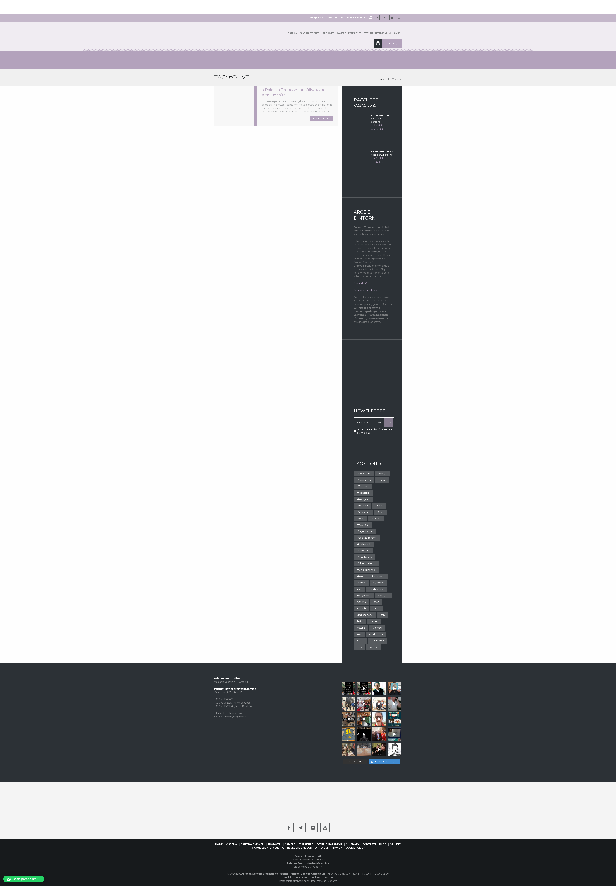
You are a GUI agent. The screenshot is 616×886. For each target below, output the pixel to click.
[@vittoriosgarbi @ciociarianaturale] (379, 734)
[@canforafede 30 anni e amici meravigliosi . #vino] (364, 704)
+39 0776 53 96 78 (356, 17)
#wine (360, 576)
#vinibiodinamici (366, 569)
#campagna (364, 480)
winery (373, 647)
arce (359, 589)
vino (359, 647)
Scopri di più (360, 283)
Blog (382, 844)
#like (380, 512)
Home (382, 79)
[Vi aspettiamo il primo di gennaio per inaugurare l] (364, 689)
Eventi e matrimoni (375, 33)
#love (360, 518)
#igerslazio (363, 492)
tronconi (377, 627)
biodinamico (377, 589)
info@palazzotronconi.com (326, 17)
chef (376, 602)
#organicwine (364, 531)
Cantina (361, 602)
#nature (375, 518)
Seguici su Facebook (365, 290)
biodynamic (363, 595)
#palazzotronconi (367, 537)
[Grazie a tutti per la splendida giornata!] (364, 749)
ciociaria (361, 608)
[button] (23, 879)
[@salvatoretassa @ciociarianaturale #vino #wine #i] (379, 749)
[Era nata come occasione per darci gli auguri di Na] (349, 749)
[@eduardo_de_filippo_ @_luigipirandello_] (364, 734)
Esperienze (354, 33)
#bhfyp (382, 473)
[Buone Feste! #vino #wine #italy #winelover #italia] (379, 704)
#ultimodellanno (366, 563)
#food (382, 480)
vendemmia (376, 634)
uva (359, 634)
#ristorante (363, 550)
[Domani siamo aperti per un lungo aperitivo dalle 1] (364, 719)
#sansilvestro (364, 557)
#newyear (362, 524)
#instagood (363, 499)
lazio (359, 621)
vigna (360, 640)
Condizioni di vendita (269, 847)
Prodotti (328, 33)
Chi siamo (395, 33)
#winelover (378, 576)
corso (377, 608)
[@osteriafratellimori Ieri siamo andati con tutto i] (349, 704)
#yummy (378, 582)
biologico (383, 595)
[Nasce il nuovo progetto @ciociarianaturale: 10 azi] (394, 749)
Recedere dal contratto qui (307, 847)
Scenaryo (332, 880)
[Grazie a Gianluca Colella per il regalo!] (349, 734)
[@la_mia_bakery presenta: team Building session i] (394, 734)
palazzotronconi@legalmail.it (230, 716)
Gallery (395, 844)
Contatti (369, 844)
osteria (361, 627)
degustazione (365, 615)
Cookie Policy (355, 847)
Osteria (292, 33)
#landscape (363, 512)
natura (373, 621)
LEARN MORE (321, 118)
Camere (341, 33)
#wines (361, 582)
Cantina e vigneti (309, 33)
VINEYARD (377, 640)
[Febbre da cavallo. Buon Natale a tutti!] (394, 704)
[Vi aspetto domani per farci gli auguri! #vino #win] (394, 719)
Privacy (336, 847)
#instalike (362, 505)
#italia (379, 505)
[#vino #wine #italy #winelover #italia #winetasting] (394, 689)
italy (383, 615)
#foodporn (363, 486)
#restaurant (363, 544)
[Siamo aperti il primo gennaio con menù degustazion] (349, 689)
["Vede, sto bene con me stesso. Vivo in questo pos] (379, 689)
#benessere (364, 473)
